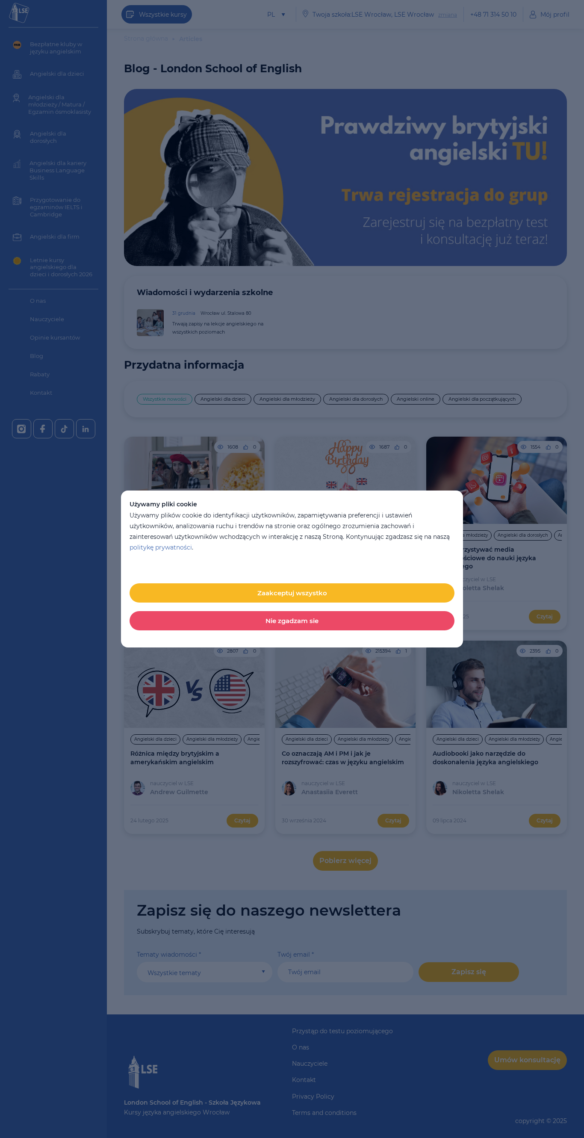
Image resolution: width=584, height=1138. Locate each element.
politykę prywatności (161, 547)
